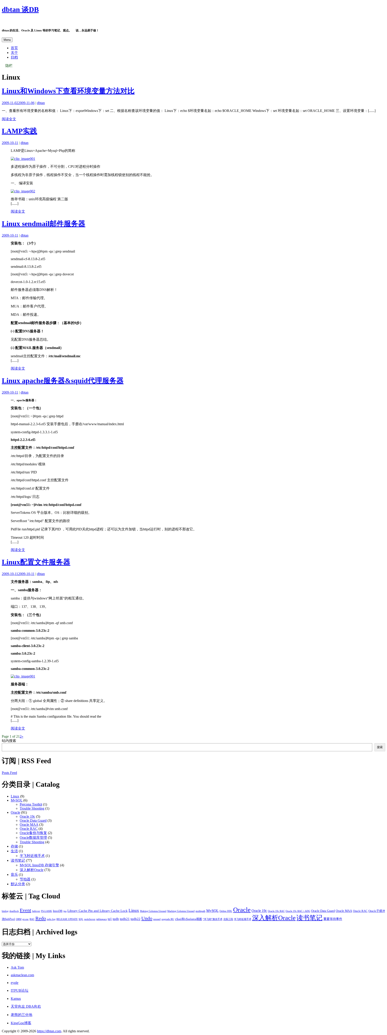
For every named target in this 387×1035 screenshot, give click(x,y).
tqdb (116, 919)
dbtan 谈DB (20, 9)
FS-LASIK (46, 911)
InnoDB (57, 911)
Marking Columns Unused (181, 911)
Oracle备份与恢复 (33, 833)
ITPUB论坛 (19, 990)
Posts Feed (9, 773)
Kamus (16, 998)
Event (25, 910)
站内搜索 (9, 741)
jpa (65, 911)
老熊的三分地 (21, 1015)
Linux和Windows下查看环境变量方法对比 (68, 91)
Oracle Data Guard (33, 820)
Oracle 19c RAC (276, 911)
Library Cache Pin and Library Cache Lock (97, 911)
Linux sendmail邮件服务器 (43, 224)
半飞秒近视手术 (32, 856)
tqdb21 (125, 919)
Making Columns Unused (153, 911)
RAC (32, 919)
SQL (81, 919)
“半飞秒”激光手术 (212, 919)
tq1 (110, 919)
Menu (7, 39)
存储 (14, 846)
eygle (14, 983)
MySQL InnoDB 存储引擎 (39, 865)
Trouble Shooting (32, 808)
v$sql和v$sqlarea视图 (188, 919)
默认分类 (18, 884)
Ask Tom (17, 967)
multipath (200, 911)
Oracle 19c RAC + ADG (298, 911)
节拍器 (25, 879)
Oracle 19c (27, 816)
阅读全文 (9, 119)
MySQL (16, 800)
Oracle (15, 812)
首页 (14, 48)
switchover (89, 919)
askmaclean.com (22, 975)
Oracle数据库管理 (33, 837)
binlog (5, 911)
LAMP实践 (19, 131)
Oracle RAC (29, 828)
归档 (14, 57)
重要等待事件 (332, 919)
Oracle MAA (29, 824)
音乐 (14, 874)
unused (157, 919)
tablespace (101, 919)
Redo (40, 918)
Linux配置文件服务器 (36, 562)
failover (36, 911)
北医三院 (228, 919)
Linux (15, 796)
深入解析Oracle (31, 870)
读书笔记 (18, 860)
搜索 (380, 747)
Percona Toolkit (31, 804)
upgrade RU (167, 919)
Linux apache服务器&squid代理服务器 (63, 381)
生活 (14, 851)
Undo (146, 918)
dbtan (41, 103)
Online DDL (225, 911)
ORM (19, 919)
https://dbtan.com (49, 1031)
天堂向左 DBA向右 (26, 1006)
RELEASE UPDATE (67, 919)
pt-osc (25, 919)
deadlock (14, 911)
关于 (14, 52)
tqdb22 (135, 919)
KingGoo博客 (21, 1023)
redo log (51, 919)
